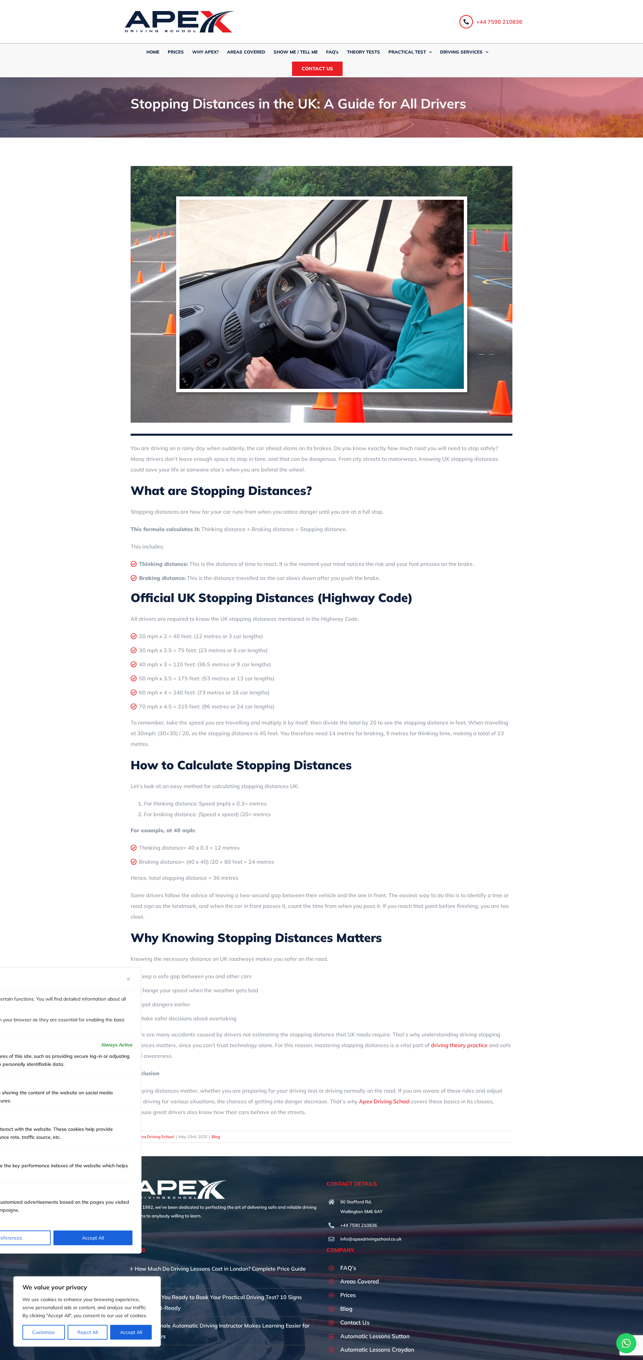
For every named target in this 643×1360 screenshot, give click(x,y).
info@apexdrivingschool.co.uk (371, 1239)
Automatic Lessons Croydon (377, 1349)
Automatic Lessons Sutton (375, 1336)
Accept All (131, 1332)
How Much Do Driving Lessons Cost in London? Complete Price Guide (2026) (220, 1274)
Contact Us (354, 1322)
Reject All (87, 1332)
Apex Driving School (384, 1101)
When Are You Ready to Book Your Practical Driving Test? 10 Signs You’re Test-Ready (218, 1302)
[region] (87, 1311)
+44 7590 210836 (499, 21)
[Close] (129, 979)
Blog (216, 1136)
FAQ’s (348, 1267)
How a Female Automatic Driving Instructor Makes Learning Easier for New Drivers (222, 1331)
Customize (43, 1332)
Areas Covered (359, 1281)
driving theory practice (459, 1045)
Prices (348, 1294)
